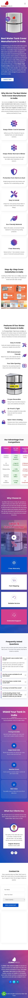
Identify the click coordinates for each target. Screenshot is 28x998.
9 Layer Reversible (14, 399)
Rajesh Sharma (14, 844)
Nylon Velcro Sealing (15, 420)
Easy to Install (15, 343)
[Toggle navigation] (25, 3)
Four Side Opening (13, 363)
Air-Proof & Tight (14, 409)
